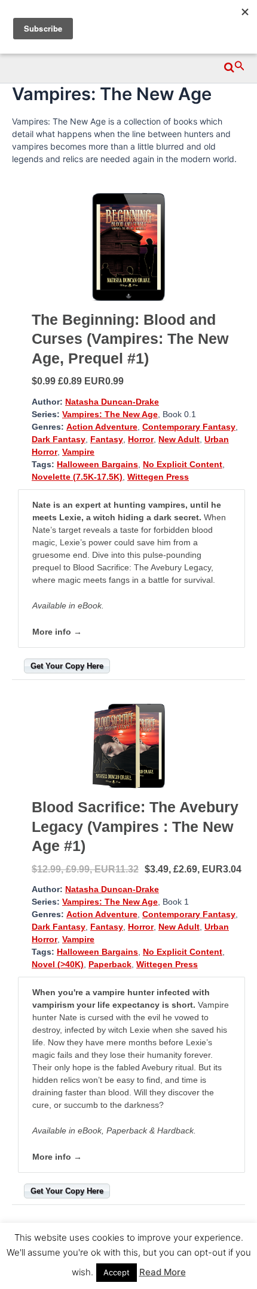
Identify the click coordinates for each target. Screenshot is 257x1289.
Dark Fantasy (58, 439)
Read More (162, 1272)
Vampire (78, 451)
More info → (57, 631)
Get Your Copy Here (66, 665)
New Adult (179, 439)
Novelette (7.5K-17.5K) (77, 477)
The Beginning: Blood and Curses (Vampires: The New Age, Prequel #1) (130, 338)
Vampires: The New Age (110, 414)
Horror (141, 439)
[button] (234, 65)
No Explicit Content (182, 464)
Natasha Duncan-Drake (112, 401)
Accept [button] (116, 1272)
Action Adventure (101, 426)
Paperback (109, 964)
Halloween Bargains (97, 464)
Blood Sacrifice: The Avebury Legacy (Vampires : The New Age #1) (135, 826)
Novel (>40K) (58, 964)
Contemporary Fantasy (188, 426)
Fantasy (106, 439)
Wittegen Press (158, 477)
